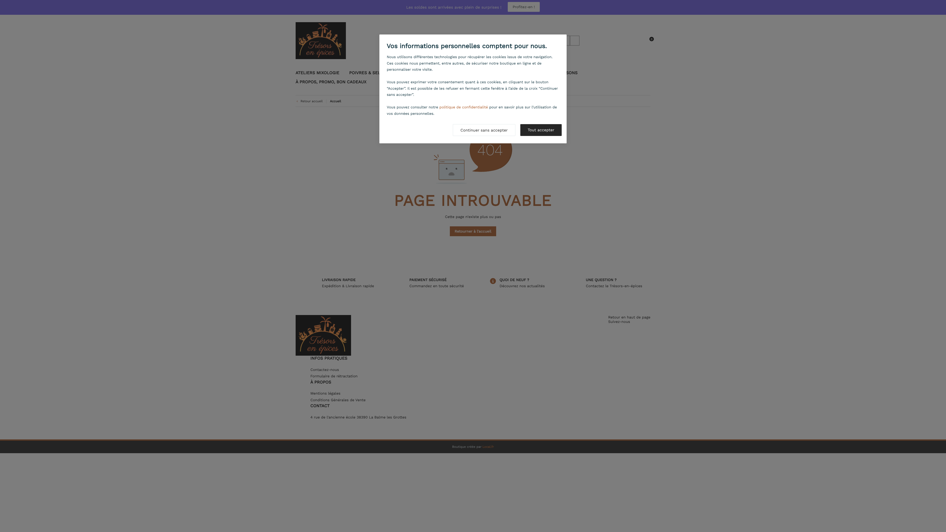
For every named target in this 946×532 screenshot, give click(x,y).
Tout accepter (541, 130)
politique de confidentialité (463, 107)
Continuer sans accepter (484, 130)
